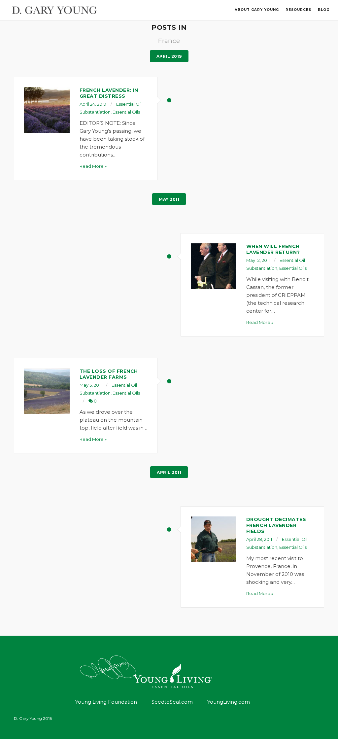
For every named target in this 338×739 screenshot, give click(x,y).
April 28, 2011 (259, 539)
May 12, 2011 (258, 260)
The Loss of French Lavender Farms (109, 374)
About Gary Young (257, 10)
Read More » (93, 166)
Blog (323, 10)
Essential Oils (126, 112)
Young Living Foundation (106, 702)
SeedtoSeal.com (172, 702)
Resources (298, 10)
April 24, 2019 (93, 104)
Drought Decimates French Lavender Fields (276, 525)
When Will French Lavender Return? (273, 249)
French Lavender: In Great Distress (109, 93)
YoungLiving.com (228, 702)
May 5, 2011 (91, 385)
